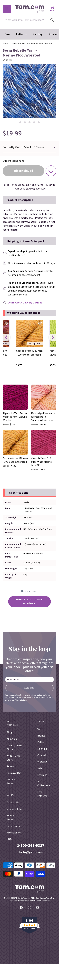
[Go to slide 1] (20, 122)
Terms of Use (14, 773)
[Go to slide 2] (25, 122)
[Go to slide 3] (29, 122)
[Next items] (52, 337)
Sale (39, 768)
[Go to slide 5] (39, 122)
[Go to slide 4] (34, 122)
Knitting (37, 34)
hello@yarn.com (31, 852)
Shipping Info (14, 809)
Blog (9, 732)
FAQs (9, 839)
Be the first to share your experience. (29, 601)
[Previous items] (6, 337)
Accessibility (13, 832)
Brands (41, 735)
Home (5, 43)
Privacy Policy (20, 700)
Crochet (41, 755)
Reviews (11, 766)
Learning (42, 775)
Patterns (21, 34)
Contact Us (13, 802)
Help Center (13, 826)
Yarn (7, 34)
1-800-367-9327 (30, 845)
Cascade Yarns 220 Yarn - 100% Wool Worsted (29, 353)
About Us (12, 739)
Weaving (42, 762)
